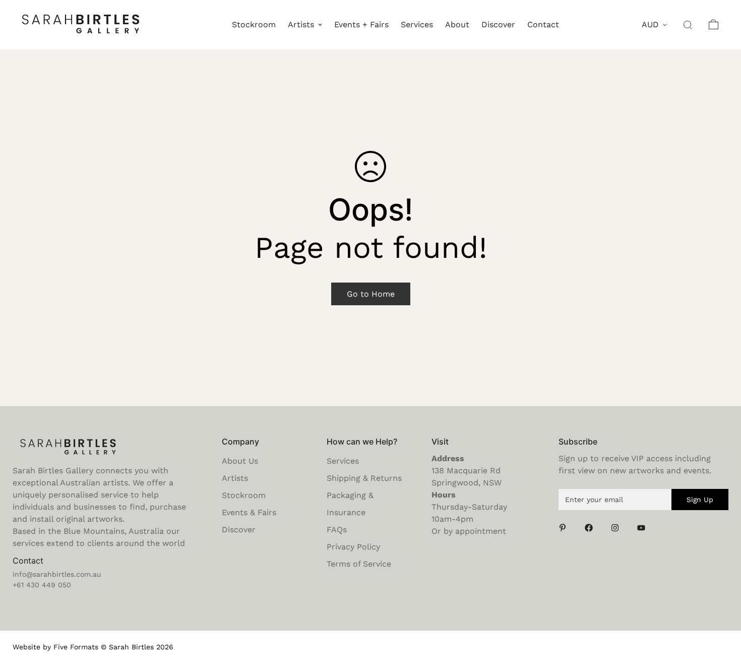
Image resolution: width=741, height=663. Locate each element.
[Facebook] (592, 528)
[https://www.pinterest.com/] (566, 528)
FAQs (337, 529)
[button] (713, 24)
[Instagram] (618, 528)
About (457, 24)
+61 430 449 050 (42, 585)
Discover (498, 24)
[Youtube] (644, 528)
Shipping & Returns (364, 478)
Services (417, 24)
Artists (301, 24)
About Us (240, 461)
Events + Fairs (361, 24)
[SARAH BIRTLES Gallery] (81, 24)
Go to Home (371, 294)
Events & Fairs (249, 512)
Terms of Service (359, 564)
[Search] (688, 24)
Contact (543, 24)
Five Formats (75, 647)
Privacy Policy (353, 546)
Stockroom (254, 24)
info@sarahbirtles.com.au (57, 574)
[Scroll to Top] (721, 608)
